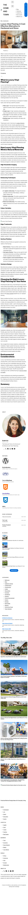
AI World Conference (7, 618)
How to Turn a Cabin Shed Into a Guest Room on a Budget (13, 759)
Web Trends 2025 (6, 629)
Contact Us (19, 13)
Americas (5, 858)
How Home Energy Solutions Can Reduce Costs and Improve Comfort (13, 549)
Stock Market (6, 845)
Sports (4, 819)
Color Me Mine (6, 493)
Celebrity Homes (9, 583)
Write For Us (19, 16)
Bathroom (7, 580)
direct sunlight (9, 293)
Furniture (7, 592)
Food (4, 827)
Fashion (5, 832)
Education (5, 816)
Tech (4, 840)
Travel (4, 829)
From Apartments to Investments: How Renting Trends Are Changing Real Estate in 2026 (12, 780)
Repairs (7, 605)
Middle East (6, 865)
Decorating (7, 591)
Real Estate (7, 603)
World (4, 814)
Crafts (6, 589)
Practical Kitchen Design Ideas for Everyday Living (13, 800)
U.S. (4, 812)
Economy (5, 842)
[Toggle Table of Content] (2, 76)
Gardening (7, 594)
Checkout (18, 11)
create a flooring (20, 123)
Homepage (6, 809)
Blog (17, 9)
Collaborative (8, 585)
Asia (4, 860)
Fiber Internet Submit (7, 623)
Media (4, 847)
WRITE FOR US (25, 9)
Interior (6, 600)
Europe (5, 862)
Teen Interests (8, 609)
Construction (5, 20)
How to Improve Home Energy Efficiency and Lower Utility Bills (13, 558)
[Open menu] (12, 2)
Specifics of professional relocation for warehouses (12, 540)
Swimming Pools (9, 607)
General (7, 596)
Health (4, 825)
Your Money (6, 849)
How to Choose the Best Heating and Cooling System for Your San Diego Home (14, 739)
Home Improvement (9, 598)
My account (19, 14)
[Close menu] (12, 6)
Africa (4, 855)
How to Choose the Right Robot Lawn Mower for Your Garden (13, 567)
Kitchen (7, 601)
